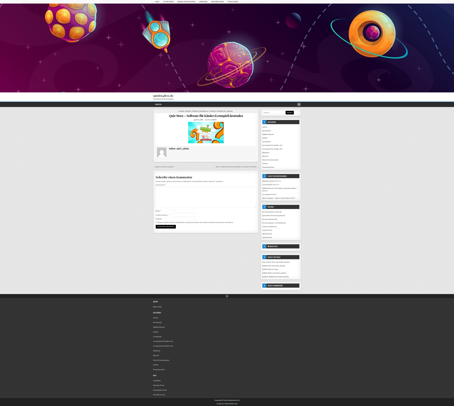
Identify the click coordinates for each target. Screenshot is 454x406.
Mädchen (230, 111)
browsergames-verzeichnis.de (274, 223)
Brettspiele (266, 131)
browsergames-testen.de (272, 212)
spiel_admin (199, 120)
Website (159, 219)
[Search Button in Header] (299, 104)
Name (158, 211)
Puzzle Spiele (232, 2)
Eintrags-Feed (158, 385)
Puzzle (265, 163)
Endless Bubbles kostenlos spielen (275, 277)
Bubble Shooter (268, 134)
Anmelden (157, 380)
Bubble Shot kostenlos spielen (273, 266)
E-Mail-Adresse (162, 215)
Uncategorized (268, 167)
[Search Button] (227, 296)
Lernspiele (203, 2)
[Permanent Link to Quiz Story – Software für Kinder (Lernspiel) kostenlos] (206, 132)
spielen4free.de (163, 96)
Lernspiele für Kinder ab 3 (200, 111)
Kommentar (161, 185)
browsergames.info (269, 219)
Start (157, 2)
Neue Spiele (274, 246)
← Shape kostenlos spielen (163, 167)
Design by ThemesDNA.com (227, 404)
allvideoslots (267, 234)
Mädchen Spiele (217, 2)
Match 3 (265, 156)
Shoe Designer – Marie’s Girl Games (276, 198)
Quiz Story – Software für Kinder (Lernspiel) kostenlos (206, 116)
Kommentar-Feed (160, 390)
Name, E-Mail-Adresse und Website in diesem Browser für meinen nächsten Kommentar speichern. (195, 222)
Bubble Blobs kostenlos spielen (274, 273)
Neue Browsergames (270, 160)
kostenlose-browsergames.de (273, 215)
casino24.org (267, 230)
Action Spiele (168, 2)
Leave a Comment (211, 120)
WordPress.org (159, 395)
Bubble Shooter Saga (270, 269)
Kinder (182, 111)
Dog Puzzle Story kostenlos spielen (276, 262)
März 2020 (157, 307)
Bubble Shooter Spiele (186, 2)
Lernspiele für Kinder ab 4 (218, 111)
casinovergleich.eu (269, 226)
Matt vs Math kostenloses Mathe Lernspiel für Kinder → (237, 167)
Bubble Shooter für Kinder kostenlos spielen (279, 188)
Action (264, 127)
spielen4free (267, 237)
